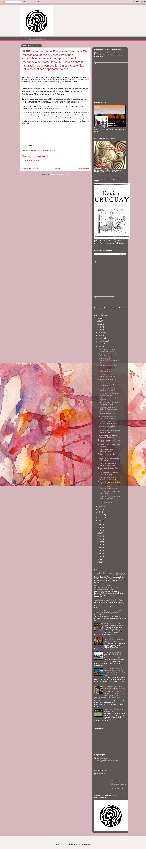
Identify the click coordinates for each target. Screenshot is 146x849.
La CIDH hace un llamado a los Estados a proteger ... (108, 394)
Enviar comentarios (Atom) (60, 174)
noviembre (102, 335)
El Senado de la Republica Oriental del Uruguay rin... (107, 450)
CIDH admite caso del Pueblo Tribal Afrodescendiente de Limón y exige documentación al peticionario (106, 587)
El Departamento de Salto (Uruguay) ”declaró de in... (107, 455)
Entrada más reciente (30, 168)
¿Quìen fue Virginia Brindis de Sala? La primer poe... (108, 366)
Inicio (57, 168)
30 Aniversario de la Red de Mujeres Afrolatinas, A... (107, 413)
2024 (98, 324)
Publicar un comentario (32, 161)
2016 (98, 539)
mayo (101, 509)
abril (100, 512)
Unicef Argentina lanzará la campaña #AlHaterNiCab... (107, 464)
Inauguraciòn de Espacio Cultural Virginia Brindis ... (109, 371)
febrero (101, 518)
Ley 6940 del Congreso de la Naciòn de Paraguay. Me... (107, 408)
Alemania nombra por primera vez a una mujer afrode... (109, 502)
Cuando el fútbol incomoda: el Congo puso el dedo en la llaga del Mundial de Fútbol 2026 (110, 574)
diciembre (102, 332)
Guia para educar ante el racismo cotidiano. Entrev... (109, 431)
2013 (98, 547)
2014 (98, 544)
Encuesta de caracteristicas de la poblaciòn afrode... (109, 483)
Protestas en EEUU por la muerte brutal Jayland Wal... (109, 497)
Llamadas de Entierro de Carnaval (107, 760)
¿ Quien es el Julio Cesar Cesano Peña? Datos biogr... (109, 355)
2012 (98, 550)
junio (100, 506)
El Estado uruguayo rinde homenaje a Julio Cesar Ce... (108, 389)
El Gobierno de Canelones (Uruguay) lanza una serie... (108, 422)
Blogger (87, 844)
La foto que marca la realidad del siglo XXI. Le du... (109, 399)
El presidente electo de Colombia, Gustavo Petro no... (109, 441)
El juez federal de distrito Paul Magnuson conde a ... (108, 469)
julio (100, 347)
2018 (98, 533)
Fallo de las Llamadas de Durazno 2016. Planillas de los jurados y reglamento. (108, 612)
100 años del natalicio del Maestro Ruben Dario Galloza (113, 624)
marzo (101, 515)
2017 (98, 536)
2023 (98, 327)
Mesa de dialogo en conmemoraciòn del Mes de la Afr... (109, 360)
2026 (98, 318)
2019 (98, 530)
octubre (101, 338)
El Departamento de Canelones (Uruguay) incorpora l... (108, 473)
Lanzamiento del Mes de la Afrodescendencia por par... (108, 478)
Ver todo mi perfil (117, 788)
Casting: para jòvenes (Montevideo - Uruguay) (109, 600)
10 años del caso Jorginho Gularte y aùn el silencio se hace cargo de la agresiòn (114, 639)
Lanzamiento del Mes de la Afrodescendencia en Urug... (108, 487)
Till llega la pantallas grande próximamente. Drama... (107, 380)
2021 (98, 524)
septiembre (102, 341)
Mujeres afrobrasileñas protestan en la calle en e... (109, 384)
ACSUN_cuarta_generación (120, 785)
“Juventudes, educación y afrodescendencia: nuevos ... (108, 427)
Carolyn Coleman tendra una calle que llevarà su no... (109, 459)
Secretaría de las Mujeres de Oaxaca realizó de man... (107, 436)
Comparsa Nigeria (103, 758)
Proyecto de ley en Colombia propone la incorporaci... (107, 350)
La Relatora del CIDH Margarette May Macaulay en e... (108, 403)
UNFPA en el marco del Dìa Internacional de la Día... (107, 417)
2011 (98, 553)
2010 (98, 556)
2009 (98, 559)
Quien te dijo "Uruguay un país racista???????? (114, 710)
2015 (98, 542)
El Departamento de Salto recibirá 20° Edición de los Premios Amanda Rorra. (112, 654)
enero (101, 521)
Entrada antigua (82, 168)
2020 (98, 527)
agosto (101, 344)
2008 (98, 562)
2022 (98, 330)
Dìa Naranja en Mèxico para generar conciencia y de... (107, 375)
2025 (98, 321)
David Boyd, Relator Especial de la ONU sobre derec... (108, 492)
